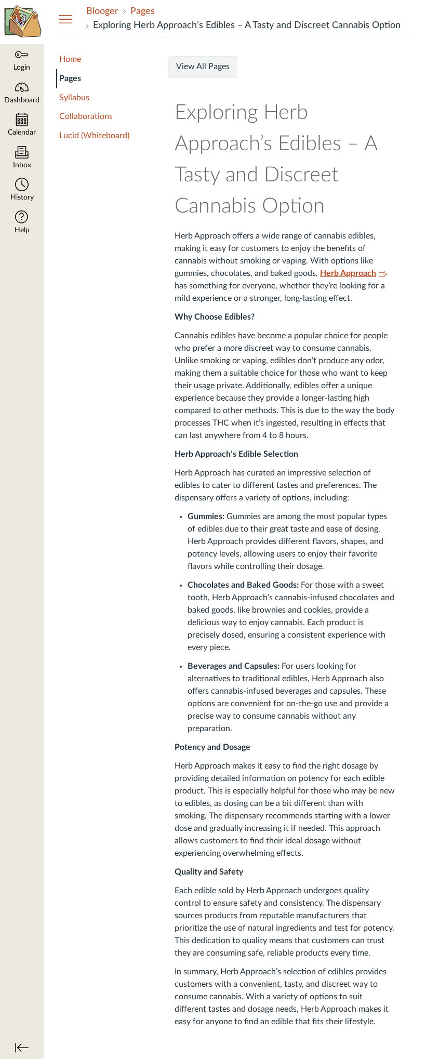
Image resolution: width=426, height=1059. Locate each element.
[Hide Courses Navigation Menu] (65, 19)
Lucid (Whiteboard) (94, 135)
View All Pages (203, 66)
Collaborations (86, 116)
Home (70, 59)
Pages (70, 78)
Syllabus (74, 98)
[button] (22, 190)
